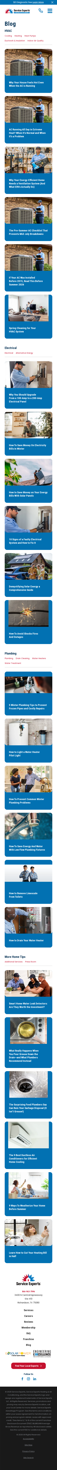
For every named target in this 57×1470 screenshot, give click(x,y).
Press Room (30, 961)
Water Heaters (39, 658)
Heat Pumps (30, 36)
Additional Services (14, 961)
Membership (28, 1327)
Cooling (8, 36)
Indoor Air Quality (36, 40)
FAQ (28, 1333)
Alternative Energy (24, 353)
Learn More (38, 2)
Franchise (28, 1339)
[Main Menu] (50, 11)
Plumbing (9, 658)
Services (28, 1310)
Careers (28, 1316)
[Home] (17, 10)
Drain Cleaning (22, 658)
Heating (18, 36)
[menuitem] (28, 1439)
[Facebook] (22, 1378)
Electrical (9, 353)
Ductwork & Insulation (15, 40)
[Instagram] (28, 1378)
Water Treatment (13, 663)
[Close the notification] (52, 2)
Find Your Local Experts (26, 1365)
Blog (28, 1345)
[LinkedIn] (34, 1378)
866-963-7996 (28, 1291)
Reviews (28, 1321)
